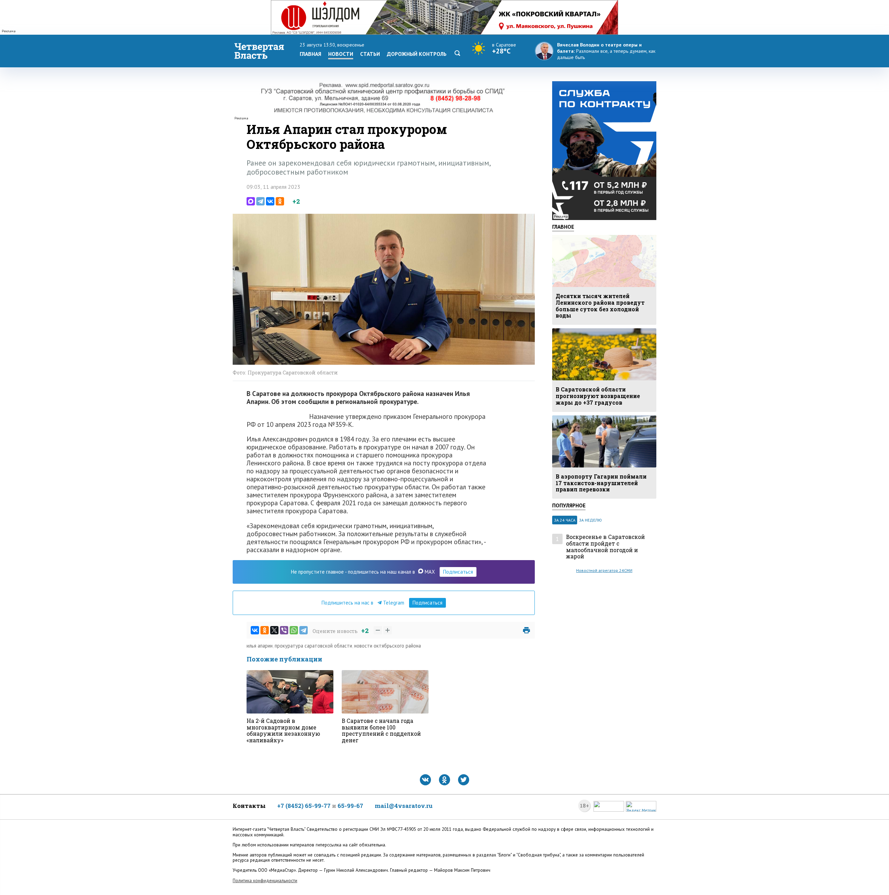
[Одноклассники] (280, 201)
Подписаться (458, 571)
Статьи (370, 53)
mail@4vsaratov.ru (404, 806)
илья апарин (260, 645)
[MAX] (251, 201)
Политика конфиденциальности (265, 881)
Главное (563, 226)
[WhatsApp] (294, 630)
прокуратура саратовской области (313, 645)
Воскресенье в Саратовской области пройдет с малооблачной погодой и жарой (605, 547)
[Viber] (284, 630)
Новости (340, 53)
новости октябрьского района (387, 645)
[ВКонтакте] (270, 201)
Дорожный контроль (417, 53)
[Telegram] (260, 201)
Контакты (249, 806)
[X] (274, 630)
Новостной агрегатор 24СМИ (604, 570)
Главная (310, 53)
